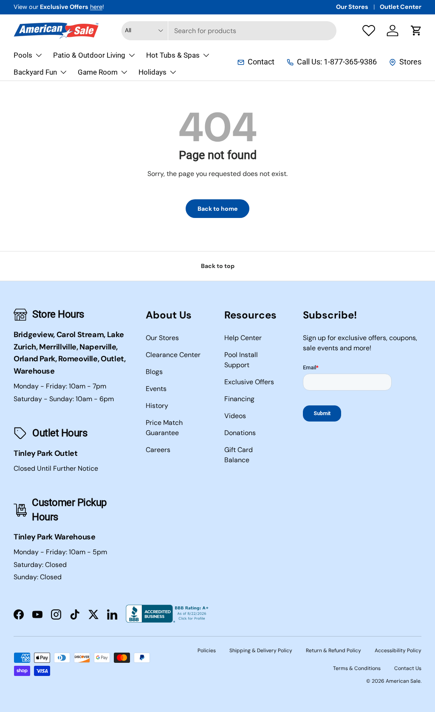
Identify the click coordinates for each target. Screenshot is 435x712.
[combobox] (229, 30)
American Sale (403, 681)
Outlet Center (400, 7)
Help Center (243, 337)
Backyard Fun (35, 72)
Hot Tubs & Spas (173, 55)
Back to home (217, 208)
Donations (240, 432)
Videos (235, 415)
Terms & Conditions (357, 668)
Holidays (152, 72)
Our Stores (352, 7)
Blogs (154, 371)
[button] (416, 30)
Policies (207, 650)
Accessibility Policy (398, 650)
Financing (239, 398)
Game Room (98, 72)
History (157, 405)
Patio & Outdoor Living (89, 55)
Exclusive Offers (249, 381)
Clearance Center (173, 354)
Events (156, 388)
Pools (23, 55)
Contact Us (407, 668)
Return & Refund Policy (333, 650)
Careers (158, 449)
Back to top (217, 266)
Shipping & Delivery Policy (260, 650)
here (96, 7)
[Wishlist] (368, 30)
